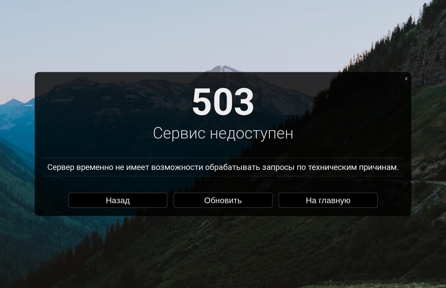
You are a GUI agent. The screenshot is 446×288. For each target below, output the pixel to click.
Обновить (223, 200)
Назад (118, 200)
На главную (328, 200)
